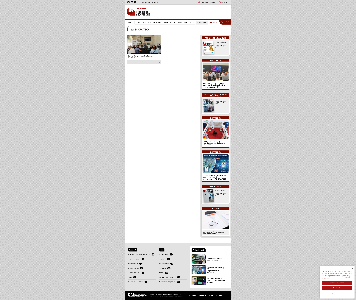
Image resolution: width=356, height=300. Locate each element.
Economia (157, 22)
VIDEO (192, 22)
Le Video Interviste (135, 273)
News (138, 22)
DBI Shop (224, 2)
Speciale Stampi (135, 268)
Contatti (202, 295)
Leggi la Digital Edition (208, 2)
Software (165, 268)
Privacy (211, 295)
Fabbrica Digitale (169, 22)
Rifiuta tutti (337, 288)
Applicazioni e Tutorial (137, 282)
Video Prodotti (134, 263)
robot (164, 273)
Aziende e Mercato (136, 259)
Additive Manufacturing (170, 277)
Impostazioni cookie (337, 293)
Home (130, 22)
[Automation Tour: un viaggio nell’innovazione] (215, 220)
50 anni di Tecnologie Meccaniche (141, 254)
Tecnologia (146, 22)
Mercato (164, 259)
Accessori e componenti (170, 282)
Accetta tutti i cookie (337, 283)
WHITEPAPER (182, 22)
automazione (166, 263)
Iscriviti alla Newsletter (150, 2)
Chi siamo (192, 295)
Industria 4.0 (166, 254)
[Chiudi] (352, 269)
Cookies (219, 295)
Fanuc (131, 277)
